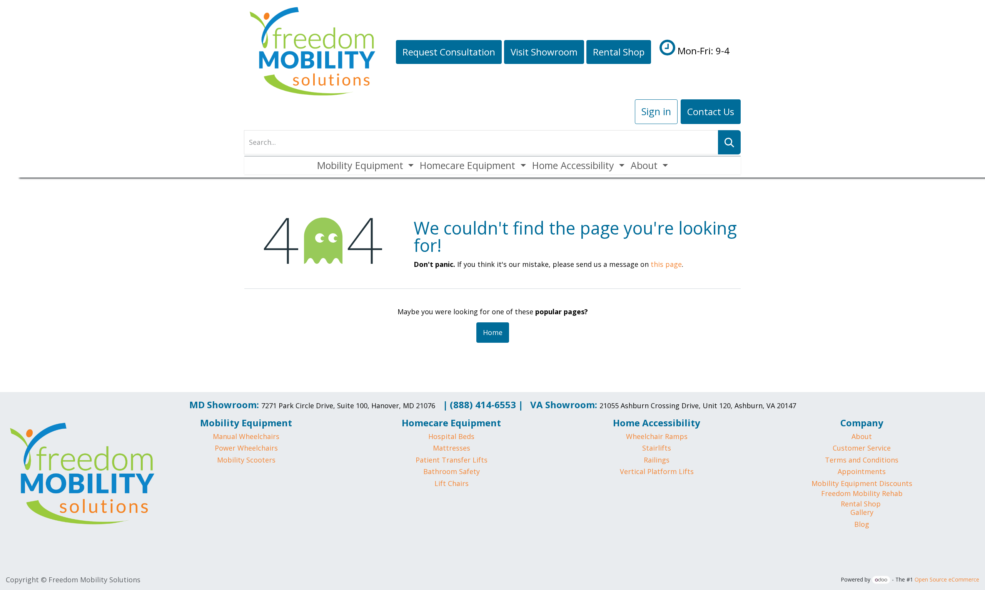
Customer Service (862, 448)
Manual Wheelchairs (246, 436)
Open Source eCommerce (947, 579)
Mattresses (451, 448)
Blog (861, 524)
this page (666, 264)
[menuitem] (365, 165)
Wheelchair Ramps (657, 436)
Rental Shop (861, 503)
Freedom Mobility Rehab (862, 493)
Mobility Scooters (246, 459)
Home (493, 332)
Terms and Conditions (861, 459)
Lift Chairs (451, 483)
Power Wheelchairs (246, 448)
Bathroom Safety (451, 471)
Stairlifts (656, 448)
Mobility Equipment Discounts (861, 483)
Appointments (862, 471)
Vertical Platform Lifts (657, 471)
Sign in (656, 111)
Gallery (861, 512)
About (861, 436)
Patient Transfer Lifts (451, 459)
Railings (656, 459)
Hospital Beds (451, 436)
